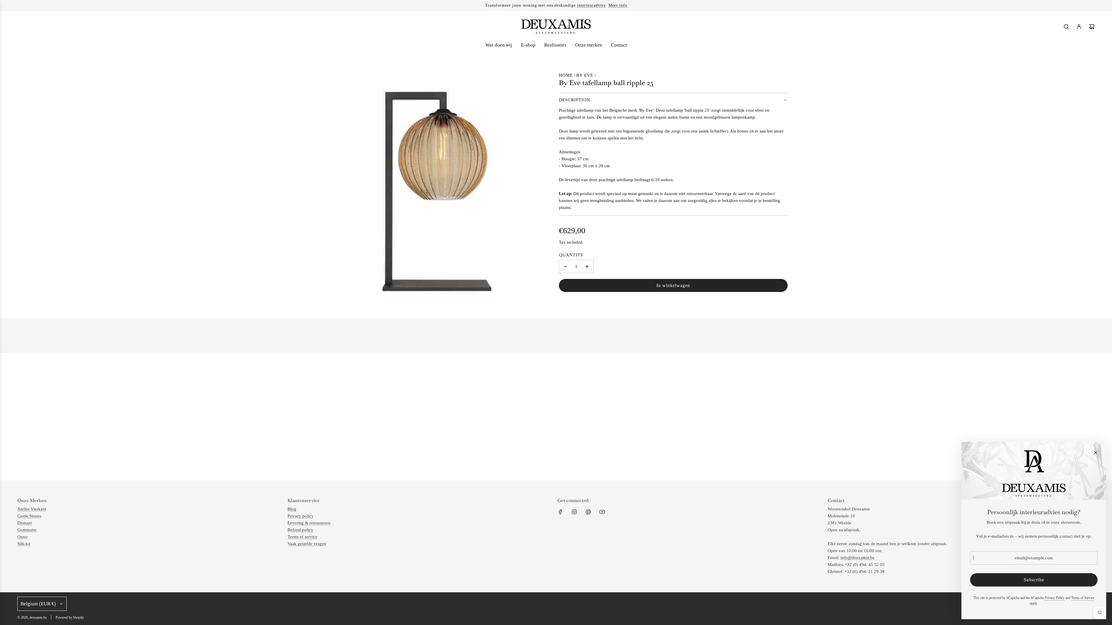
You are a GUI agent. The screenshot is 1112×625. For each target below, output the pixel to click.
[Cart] (1091, 26)
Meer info (617, 5)
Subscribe (1034, 579)
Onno (22, 536)
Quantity (571, 255)
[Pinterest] (588, 511)
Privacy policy (301, 516)
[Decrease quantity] (565, 266)
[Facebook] (560, 511)
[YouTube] (602, 511)
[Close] (1095, 452)
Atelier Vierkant (31, 509)
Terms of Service (1082, 598)
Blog (292, 509)
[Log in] (1079, 26)
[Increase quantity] (587, 266)
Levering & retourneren (309, 523)
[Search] (1066, 26)
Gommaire (26, 529)
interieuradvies (591, 5)
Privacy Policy (1055, 598)
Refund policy (300, 529)
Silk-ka (23, 543)
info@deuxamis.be (857, 557)
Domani (24, 523)
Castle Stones (29, 516)
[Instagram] (574, 511)
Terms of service (302, 536)
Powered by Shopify (70, 617)
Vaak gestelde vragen (307, 543)
